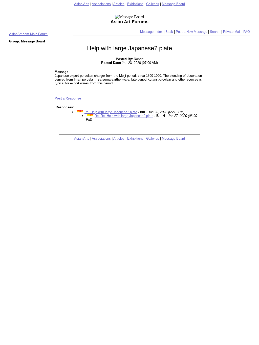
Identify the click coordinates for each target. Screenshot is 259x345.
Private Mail (232, 32)
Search (215, 32)
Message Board (173, 4)
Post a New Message (191, 32)
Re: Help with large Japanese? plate (110, 112)
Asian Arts (81, 4)
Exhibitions (135, 4)
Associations (101, 4)
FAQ (246, 32)
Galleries (152, 4)
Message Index (151, 32)
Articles (118, 4)
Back (169, 32)
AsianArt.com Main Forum (28, 34)
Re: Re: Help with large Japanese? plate (124, 116)
